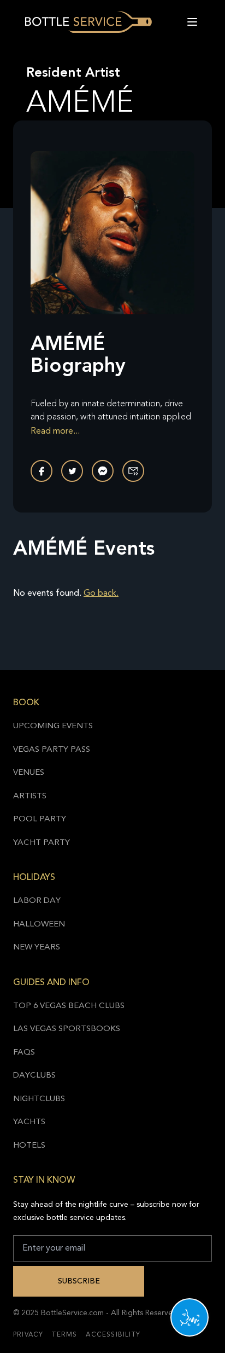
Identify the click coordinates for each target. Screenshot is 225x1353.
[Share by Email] (133, 471)
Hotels (29, 1146)
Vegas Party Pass (51, 750)
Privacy (28, 1335)
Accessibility (113, 1335)
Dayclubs (34, 1076)
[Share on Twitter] (72, 471)
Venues (28, 773)
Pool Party (39, 819)
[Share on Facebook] (41, 471)
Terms (64, 1335)
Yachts (29, 1122)
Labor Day (37, 901)
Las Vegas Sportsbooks (66, 1029)
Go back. (101, 593)
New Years (36, 947)
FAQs (24, 1053)
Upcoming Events (53, 726)
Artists (29, 796)
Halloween (39, 924)
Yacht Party (41, 843)
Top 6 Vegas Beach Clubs (69, 1006)
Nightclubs (39, 1099)
